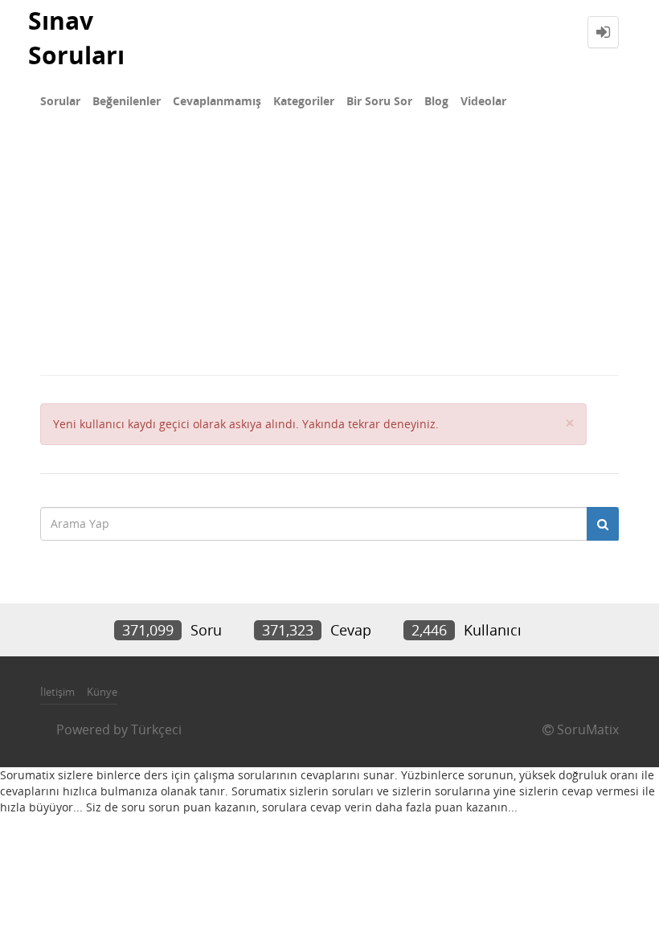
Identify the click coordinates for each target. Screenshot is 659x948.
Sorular (60, 100)
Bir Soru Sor (379, 100)
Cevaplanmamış (217, 100)
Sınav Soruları (76, 38)
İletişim (57, 691)
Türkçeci (156, 729)
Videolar (483, 100)
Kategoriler (303, 100)
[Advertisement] (329, 253)
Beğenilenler (126, 100)
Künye (102, 691)
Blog (436, 100)
